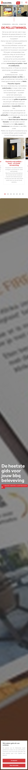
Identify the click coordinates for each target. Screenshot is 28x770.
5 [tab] (17, 194)
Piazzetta (11, 83)
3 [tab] (11, 194)
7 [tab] (23, 194)
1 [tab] (5, 194)
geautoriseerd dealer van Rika (13, 77)
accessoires (6, 106)
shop (18, 3)
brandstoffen (16, 106)
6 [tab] (20, 194)
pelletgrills (4, 115)
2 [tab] (8, 194)
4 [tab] (14, 194)
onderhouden (6, 88)
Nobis (24, 81)
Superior (17, 83)
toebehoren (5, 126)
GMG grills (16, 117)
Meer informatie (14, 765)
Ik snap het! (14, 760)
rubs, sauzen (18, 124)
